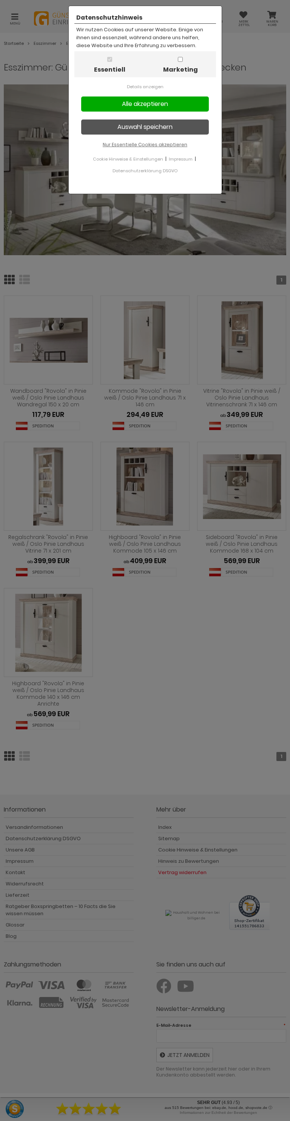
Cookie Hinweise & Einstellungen (128, 159)
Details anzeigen (145, 87)
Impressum (181, 159)
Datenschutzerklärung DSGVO (145, 171)
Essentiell (109, 69)
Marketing (180, 69)
